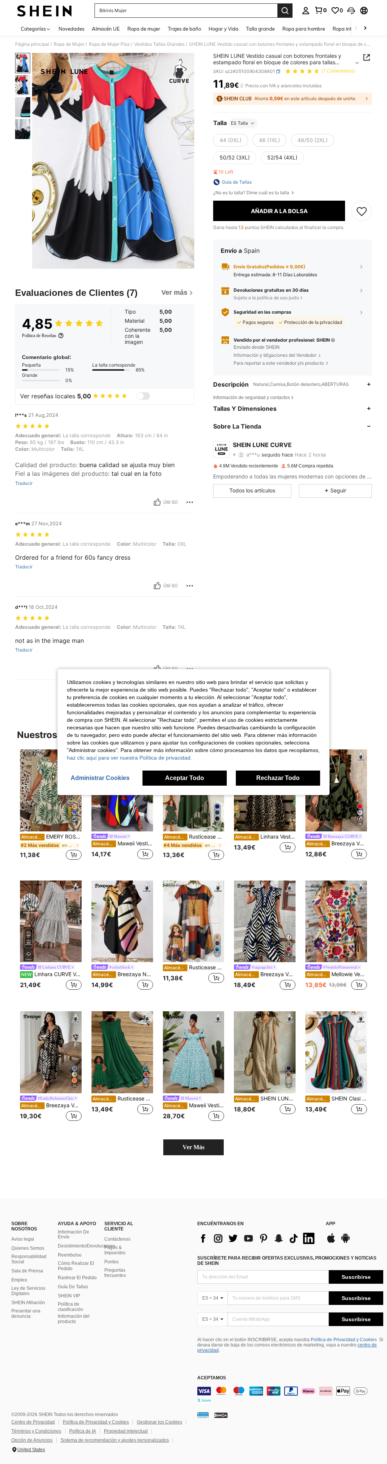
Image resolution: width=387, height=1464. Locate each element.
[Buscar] (285, 10)
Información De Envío (73, 1234)
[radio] (230, 140)
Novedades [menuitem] (71, 29)
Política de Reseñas (39, 335)
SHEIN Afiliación (28, 1302)
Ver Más (193, 1147)
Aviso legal (22, 1239)
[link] (320, 10)
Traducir (24, 483)
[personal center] (305, 10)
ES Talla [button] (239, 123)
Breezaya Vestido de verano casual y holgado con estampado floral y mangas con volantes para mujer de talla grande (337, 843)
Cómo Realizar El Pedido (76, 1266)
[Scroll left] (356, 28)
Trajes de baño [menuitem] (184, 29)
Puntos (111, 1261)
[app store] (331, 1241)
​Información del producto (74, 1319)
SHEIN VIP (69, 1295)
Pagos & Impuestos (114, 1250)
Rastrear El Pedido (77, 1277)
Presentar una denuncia (25, 1313)
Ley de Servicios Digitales (28, 1291)
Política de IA (82, 1431)
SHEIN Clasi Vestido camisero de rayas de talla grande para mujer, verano (337, 1099)
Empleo (19, 1280)
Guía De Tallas (73, 1286)
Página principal (32, 44)
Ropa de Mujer (69, 44)
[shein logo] (44, 10)
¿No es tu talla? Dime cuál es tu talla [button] (251, 192)
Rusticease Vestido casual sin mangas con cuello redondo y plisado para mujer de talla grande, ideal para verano (123, 1099)
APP (330, 1223)
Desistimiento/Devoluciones (86, 1246)
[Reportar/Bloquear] (189, 502)
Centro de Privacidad (33, 1422)
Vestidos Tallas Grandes (159, 44)
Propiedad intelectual (126, 1431)
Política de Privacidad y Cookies (344, 1339)
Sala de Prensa (27, 1271)
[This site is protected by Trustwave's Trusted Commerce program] (203, 1415)
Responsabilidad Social (28, 1259)
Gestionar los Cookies (159, 1422)
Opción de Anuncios (32, 1440)
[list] (257, 1238)
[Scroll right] (365, 28)
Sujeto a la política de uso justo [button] (266, 297)
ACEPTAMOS (211, 1378)
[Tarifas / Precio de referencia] (242, 85)
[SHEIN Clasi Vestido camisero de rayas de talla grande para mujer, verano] (336, 1052)
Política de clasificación (70, 1307)
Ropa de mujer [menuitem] (143, 29)
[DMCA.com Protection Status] (221, 1415)
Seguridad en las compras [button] (262, 312)
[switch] (143, 396)
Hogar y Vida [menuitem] (223, 29)
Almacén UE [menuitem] (106, 29)
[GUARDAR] (361, 211)
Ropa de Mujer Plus (109, 44)
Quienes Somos (27, 1248)
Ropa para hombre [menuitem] (303, 29)
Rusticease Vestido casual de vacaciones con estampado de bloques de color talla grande (194, 967)
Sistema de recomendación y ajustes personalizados (114, 1440)
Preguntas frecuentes (115, 1272)
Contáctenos (117, 1239)
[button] (351, 10)
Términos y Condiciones (36, 1431)
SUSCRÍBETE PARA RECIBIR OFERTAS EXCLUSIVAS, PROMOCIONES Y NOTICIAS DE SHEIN (286, 1260)
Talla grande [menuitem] (260, 29)
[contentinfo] (290, 1396)
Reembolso (70, 1255)
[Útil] (157, 502)
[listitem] (51, 808)
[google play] (345, 1241)
